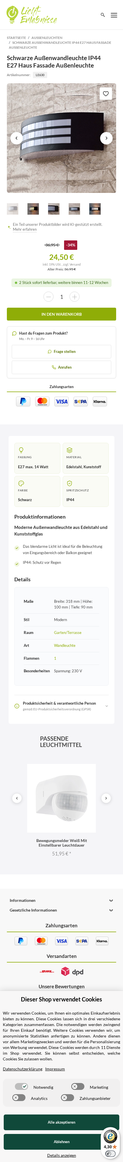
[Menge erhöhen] (75, 297)
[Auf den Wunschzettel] (106, 93)
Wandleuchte (65, 645)
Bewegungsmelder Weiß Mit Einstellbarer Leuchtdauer (61, 842)
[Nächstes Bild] (106, 138)
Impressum (55, 1068)
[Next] (106, 798)
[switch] (21, 1086)
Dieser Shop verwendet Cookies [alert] (61, 999)
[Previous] (17, 798)
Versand (75, 264)
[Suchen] (103, 15)
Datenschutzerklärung (22, 1068)
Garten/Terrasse (68, 632)
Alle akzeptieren (61, 1122)
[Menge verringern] (48, 297)
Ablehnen (62, 1141)
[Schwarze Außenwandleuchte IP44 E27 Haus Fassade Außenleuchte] (61, 138)
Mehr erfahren (25, 229)
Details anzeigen (61, 1155)
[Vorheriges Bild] (16, 138)
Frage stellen (65, 351)
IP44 (70, 499)
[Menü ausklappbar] (114, 14)
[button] (61, 900)
